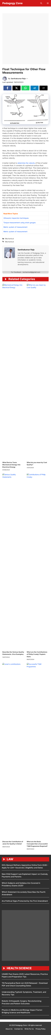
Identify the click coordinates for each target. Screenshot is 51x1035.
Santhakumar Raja (18, 79)
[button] (41, 3)
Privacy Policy (40, 1029)
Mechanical (9, 239)
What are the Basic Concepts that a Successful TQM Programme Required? (37, 844)
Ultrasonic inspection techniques (16, 218)
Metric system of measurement (15, 227)
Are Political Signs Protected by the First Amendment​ (25, 901)
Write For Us (29, 1029)
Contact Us (18, 1029)
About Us (9, 1029)
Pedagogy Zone (12, 3)
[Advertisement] (25, 38)
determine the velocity (26, 163)
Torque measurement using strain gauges (19, 223)
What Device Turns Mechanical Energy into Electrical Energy (11, 464)
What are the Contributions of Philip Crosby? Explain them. (37, 654)
